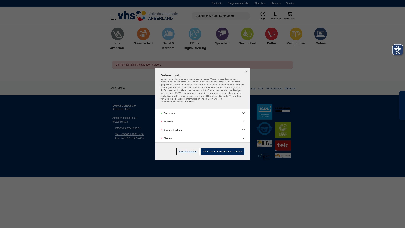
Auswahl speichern (187, 151)
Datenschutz (190, 101)
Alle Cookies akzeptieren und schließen (222, 151)
